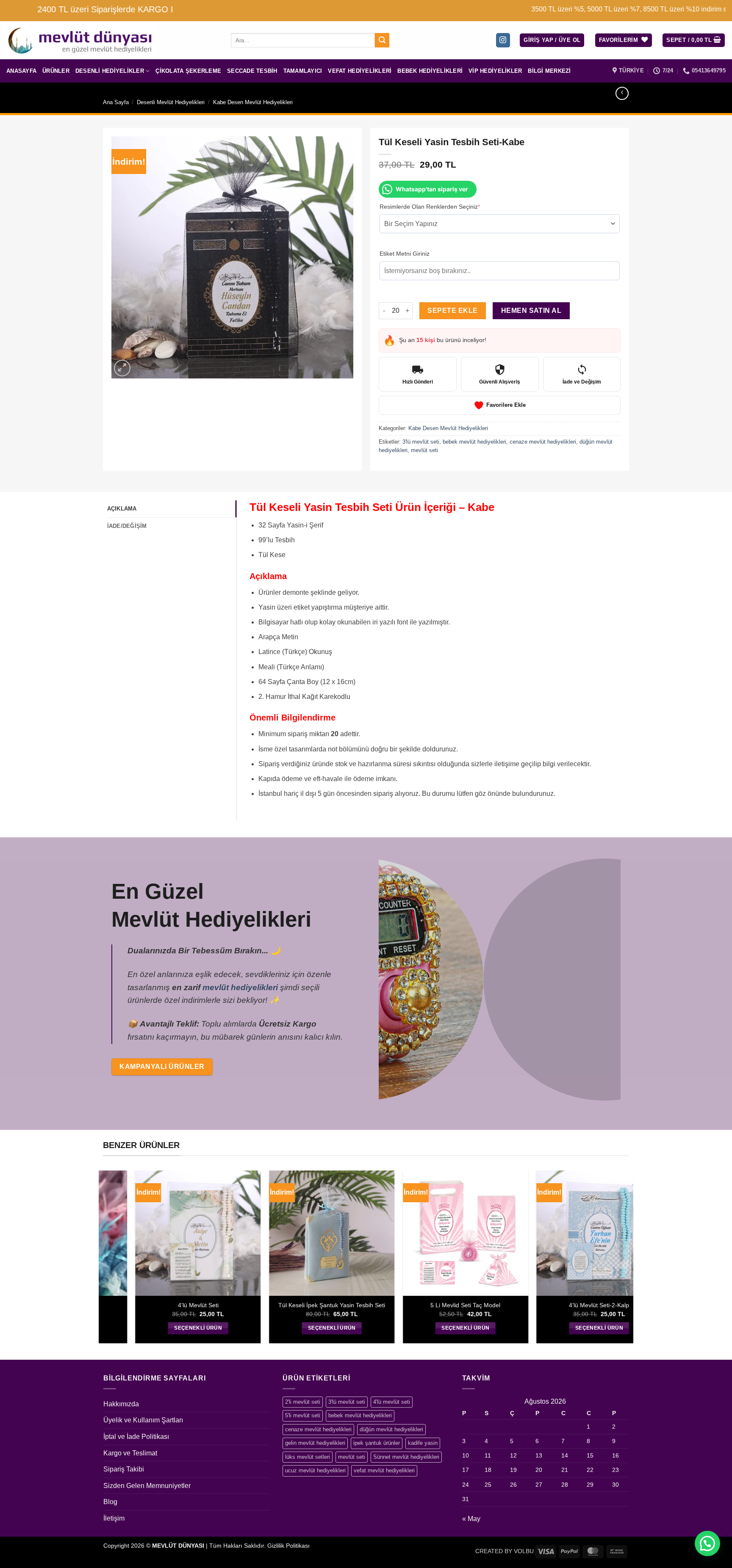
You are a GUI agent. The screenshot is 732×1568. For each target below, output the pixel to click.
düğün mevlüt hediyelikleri (391, 1429)
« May (471, 1518)
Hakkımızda (121, 1404)
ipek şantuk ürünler (376, 1443)
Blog (110, 1501)
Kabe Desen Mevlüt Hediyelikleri (253, 102)
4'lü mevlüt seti (391, 1402)
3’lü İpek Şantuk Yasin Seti (243, 1305)
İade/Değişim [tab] (127, 526)
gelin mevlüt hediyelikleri (315, 1443)
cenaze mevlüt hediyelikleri (543, 442)
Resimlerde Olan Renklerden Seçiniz (443, 206)
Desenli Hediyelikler (109, 71)
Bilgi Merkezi (549, 71)
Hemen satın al (531, 310)
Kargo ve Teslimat (130, 1453)
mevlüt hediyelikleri (240, 987)
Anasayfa (21, 71)
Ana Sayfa (116, 102)
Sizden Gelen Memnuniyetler (147, 1485)
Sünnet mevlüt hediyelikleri (406, 1457)
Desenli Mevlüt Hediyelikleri (171, 102)
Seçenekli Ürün (243, 1328)
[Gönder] (382, 40)
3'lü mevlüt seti (420, 442)
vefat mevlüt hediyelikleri (384, 1470)
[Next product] (622, 93)
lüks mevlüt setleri (307, 1457)
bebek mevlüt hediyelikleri (474, 442)
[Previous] (383, 979)
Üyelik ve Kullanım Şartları (143, 1420)
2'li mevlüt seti (302, 1402)
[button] (552, 40)
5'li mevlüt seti (302, 1415)
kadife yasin (423, 1443)
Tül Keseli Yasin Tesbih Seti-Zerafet (510, 1305)
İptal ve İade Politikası (136, 1436)
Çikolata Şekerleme (188, 71)
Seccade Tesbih (252, 71)
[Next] (616, 979)
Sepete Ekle (452, 310)
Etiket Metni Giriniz (405, 253)
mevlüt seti (424, 450)
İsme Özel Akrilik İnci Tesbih (377, 1305)
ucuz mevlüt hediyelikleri (315, 1470)
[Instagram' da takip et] (503, 40)
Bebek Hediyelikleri (430, 71)
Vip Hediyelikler (495, 71)
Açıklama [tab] (122, 508)
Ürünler (55, 71)
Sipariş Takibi (123, 1469)
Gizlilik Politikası (288, 1545)
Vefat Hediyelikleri (359, 71)
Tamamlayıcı (302, 71)
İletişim (114, 1518)
